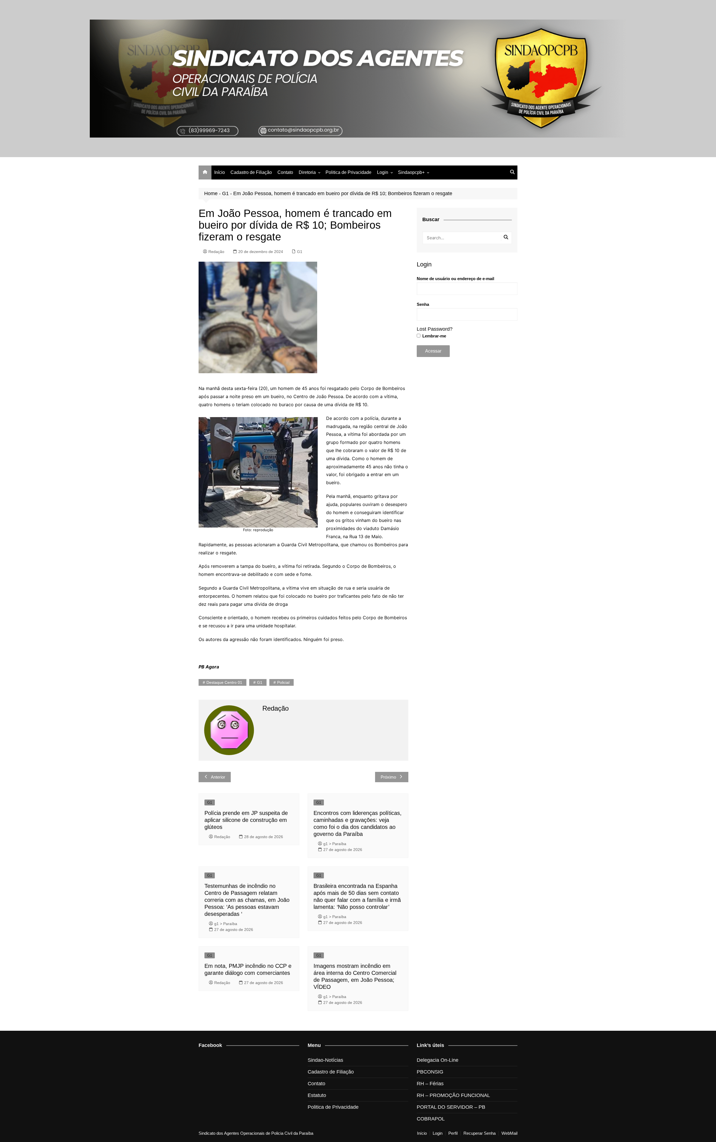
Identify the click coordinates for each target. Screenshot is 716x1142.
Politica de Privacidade (348, 172)
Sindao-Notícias (325, 1060)
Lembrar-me (433, 336)
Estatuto (317, 1095)
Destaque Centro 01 (224, 682)
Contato (285, 172)
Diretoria (307, 172)
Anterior (218, 777)
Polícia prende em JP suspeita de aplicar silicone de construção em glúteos (246, 820)
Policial (283, 682)
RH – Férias (430, 1083)
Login (382, 172)
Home (211, 193)
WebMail (509, 1133)
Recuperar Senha (479, 1133)
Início (219, 172)
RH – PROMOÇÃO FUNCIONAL (453, 1095)
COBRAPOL (431, 1119)
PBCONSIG (430, 1072)
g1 (259, 682)
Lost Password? (435, 329)
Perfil (453, 1133)
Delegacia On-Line (437, 1060)
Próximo (388, 777)
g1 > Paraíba (334, 843)
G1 (225, 193)
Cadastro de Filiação (251, 172)
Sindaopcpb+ (411, 172)
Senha (423, 304)
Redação (216, 251)
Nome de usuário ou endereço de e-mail (455, 278)
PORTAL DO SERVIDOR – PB (451, 1107)
